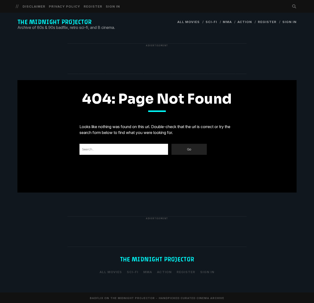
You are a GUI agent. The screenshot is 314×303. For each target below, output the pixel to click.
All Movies (188, 22)
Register (93, 6)
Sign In (113, 6)
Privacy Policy (64, 6)
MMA (227, 22)
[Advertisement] (157, 59)
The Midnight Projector (54, 22)
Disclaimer (34, 6)
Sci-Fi (211, 22)
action (244, 22)
